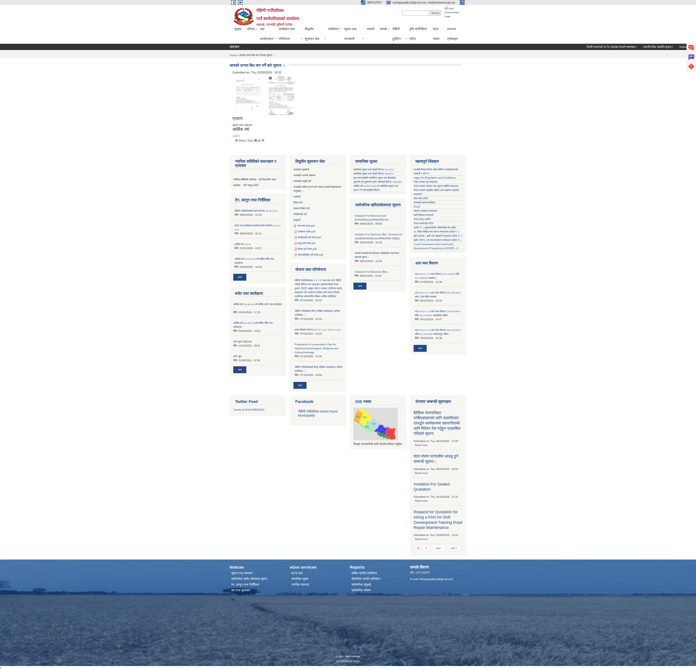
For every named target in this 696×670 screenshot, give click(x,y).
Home (233, 55)
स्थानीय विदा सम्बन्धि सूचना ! (637, 46)
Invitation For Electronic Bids (371, 271)
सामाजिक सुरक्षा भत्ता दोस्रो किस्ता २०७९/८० (373, 173)
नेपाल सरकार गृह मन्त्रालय (426, 181)
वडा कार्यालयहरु (266, 34)
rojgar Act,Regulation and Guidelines (434, 177)
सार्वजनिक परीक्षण (361, 590)
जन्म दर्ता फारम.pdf (306, 225)
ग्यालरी (370, 29)
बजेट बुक (237, 356)
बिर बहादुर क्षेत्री (251, 185)
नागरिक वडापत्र (300, 584)
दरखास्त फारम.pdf (306, 231)
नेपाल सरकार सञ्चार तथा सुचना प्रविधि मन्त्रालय (436, 186)
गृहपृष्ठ (238, 29)
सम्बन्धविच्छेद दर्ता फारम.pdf (310, 254)
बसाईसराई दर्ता (300, 214)
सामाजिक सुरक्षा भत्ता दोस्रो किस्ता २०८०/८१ (373, 169)
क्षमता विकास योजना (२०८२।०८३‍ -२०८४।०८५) (317, 329)
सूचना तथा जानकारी (350, 34)
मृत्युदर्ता (296, 219)
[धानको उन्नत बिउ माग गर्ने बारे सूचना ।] (248, 95)
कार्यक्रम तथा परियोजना (287, 34)
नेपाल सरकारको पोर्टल (423, 223)
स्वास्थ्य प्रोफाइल (452, 34)
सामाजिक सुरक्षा (299, 579)
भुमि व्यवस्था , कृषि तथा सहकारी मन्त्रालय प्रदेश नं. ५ (438, 235)
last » (454, 548)
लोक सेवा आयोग (421, 198)
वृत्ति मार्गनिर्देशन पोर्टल (418, 34)
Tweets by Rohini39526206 (248, 409)
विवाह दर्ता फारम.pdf (307, 248)
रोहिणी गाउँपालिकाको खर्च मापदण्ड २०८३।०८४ (256, 210)
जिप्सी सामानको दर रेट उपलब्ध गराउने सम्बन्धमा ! (590, 46)
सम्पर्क (383, 29)
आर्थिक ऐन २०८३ (242, 244)
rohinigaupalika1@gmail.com (436, 579)
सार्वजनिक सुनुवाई (361, 584)
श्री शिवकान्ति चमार (267, 179)
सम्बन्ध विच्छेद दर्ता (301, 208)
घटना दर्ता (297, 573)
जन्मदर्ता (297, 196)
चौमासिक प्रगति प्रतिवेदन (365, 579)
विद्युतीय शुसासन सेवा (312, 34)
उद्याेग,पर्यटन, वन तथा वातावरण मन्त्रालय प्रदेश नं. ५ (438, 240)
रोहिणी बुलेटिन (396, 34)
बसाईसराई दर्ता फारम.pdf (309, 237)
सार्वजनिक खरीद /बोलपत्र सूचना (249, 579)
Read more (421, 445)
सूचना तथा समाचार (242, 125)
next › (439, 548)
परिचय (251, 29)
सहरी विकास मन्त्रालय (424, 215)
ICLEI (417, 206)
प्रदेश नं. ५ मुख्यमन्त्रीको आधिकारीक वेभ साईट (435, 227)
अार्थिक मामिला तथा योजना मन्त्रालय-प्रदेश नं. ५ (436, 231)
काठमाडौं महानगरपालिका (424, 202)
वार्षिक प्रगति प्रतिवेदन (364, 573)
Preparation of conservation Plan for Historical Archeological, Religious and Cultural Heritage (316, 348)
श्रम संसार (436, 34)
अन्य (240, 277)
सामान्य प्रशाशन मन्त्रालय (425, 210)
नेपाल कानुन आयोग (422, 219)
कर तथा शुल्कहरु (240, 590)
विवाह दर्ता (297, 202)
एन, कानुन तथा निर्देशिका (245, 584)
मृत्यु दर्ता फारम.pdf (306, 243)
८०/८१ (236, 136)
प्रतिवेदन (333, 29)
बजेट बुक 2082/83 (242, 341)
